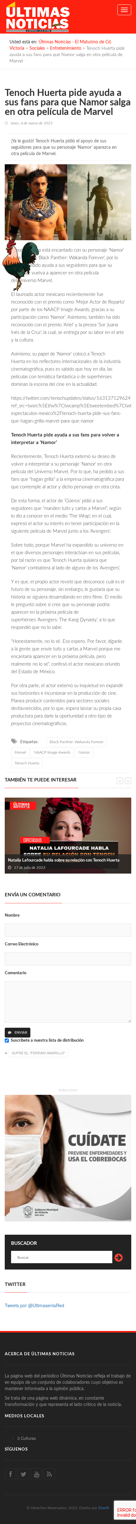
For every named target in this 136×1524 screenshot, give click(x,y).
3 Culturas (26, 1438)
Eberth (103, 1508)
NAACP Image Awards (52, 752)
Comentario (15, 973)
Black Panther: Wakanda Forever (76, 742)
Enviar (20, 1032)
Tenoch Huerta (27, 763)
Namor (84, 752)
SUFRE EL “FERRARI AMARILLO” (38, 1052)
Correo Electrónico (21, 944)
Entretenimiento (65, 48)
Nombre (12, 915)
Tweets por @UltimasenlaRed (34, 1305)
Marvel (20, 752)
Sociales (37, 48)
